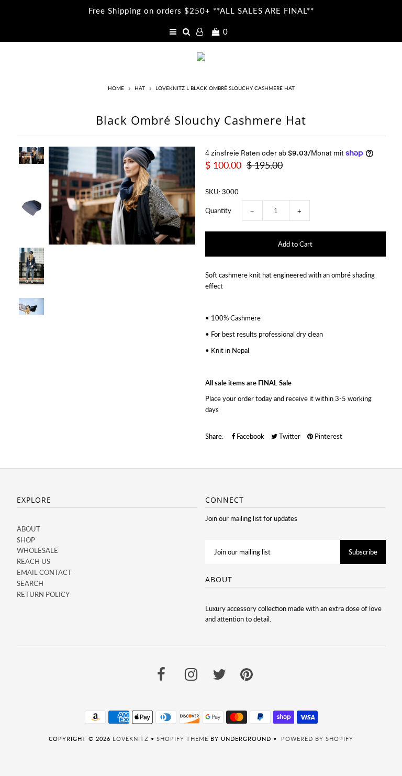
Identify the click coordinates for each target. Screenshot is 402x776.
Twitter (288, 436)
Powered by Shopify (317, 738)
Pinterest (327, 436)
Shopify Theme (182, 738)
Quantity (218, 210)
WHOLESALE (37, 550)
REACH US (33, 561)
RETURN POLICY (43, 594)
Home (116, 88)
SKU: (212, 191)
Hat (140, 88)
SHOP (26, 540)
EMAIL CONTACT (44, 572)
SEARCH (30, 583)
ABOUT (28, 529)
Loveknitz (131, 738)
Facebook (249, 436)
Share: (214, 436)
